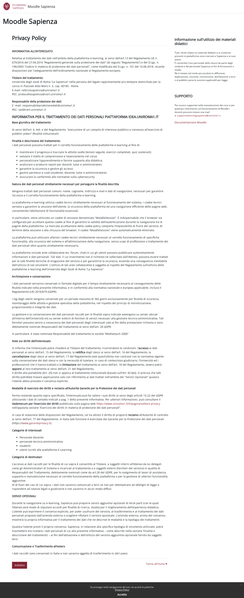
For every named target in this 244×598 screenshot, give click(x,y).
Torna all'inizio (155, 564)
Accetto (122, 594)
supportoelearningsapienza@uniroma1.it (199, 115)
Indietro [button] (19, 565)
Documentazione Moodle (190, 122)
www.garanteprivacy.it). (37, 423)
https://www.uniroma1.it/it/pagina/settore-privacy (128, 403)
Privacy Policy (122, 589)
